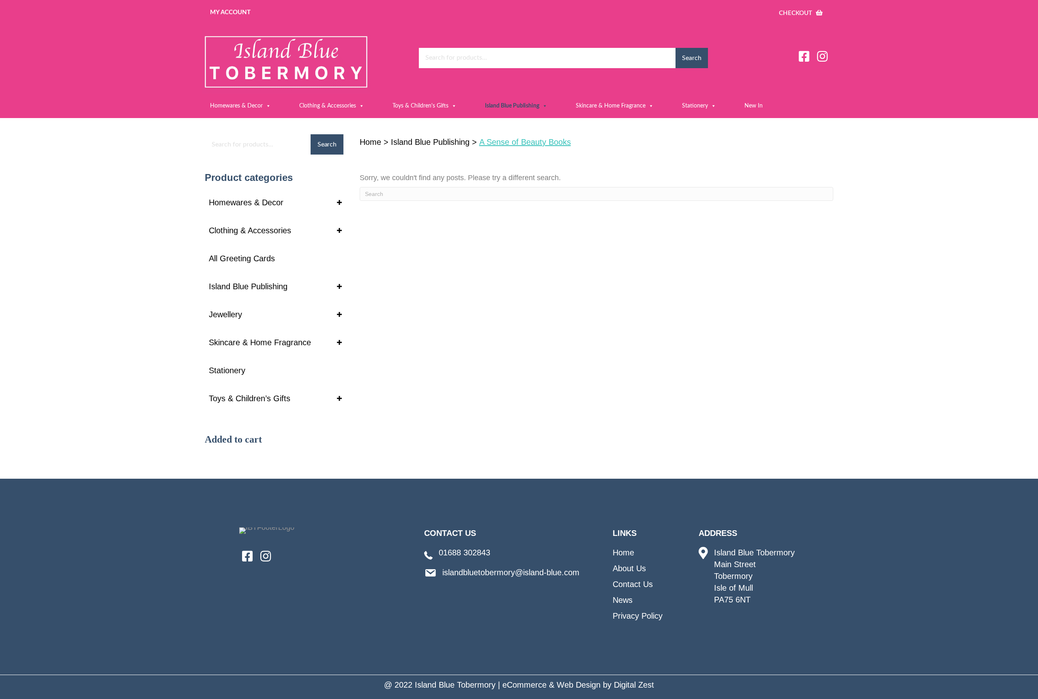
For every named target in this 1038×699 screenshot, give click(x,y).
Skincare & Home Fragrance (611, 106)
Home (370, 142)
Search (691, 58)
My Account (230, 12)
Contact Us (633, 584)
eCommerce (524, 684)
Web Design (578, 684)
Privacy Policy (638, 615)
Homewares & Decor (236, 106)
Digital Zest (634, 684)
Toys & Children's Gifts (420, 106)
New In (753, 106)
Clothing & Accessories (327, 106)
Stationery (695, 106)
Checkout (796, 13)
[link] (274, 203)
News (623, 600)
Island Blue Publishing (512, 106)
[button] (804, 56)
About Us (629, 568)
